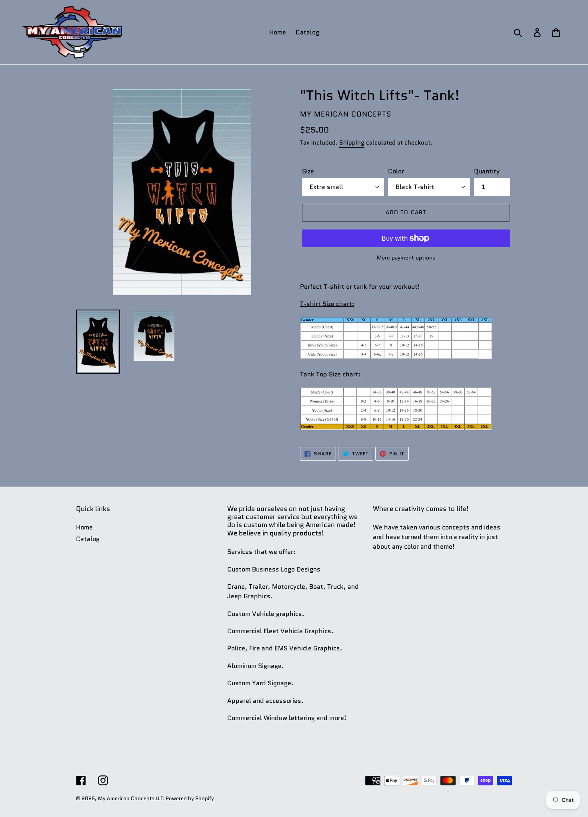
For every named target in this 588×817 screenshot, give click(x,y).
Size (308, 171)
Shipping (351, 142)
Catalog (88, 538)
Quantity (487, 171)
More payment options (406, 258)
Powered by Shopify (190, 798)
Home (84, 527)
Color (396, 171)
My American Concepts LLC (131, 798)
